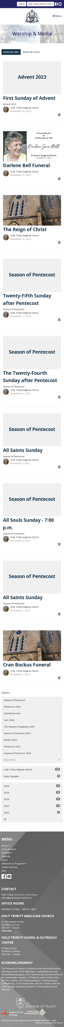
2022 (31, 812)
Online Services (9, 867)
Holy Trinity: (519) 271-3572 (40, 4)
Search (21, 4)
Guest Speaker (31, 776)
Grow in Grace (9, 849)
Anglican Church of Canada (12, 1013)
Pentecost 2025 (12, 746)
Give (4, 870)
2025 (31, 792)
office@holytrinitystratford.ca (16, 897)
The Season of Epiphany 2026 (19, 726)
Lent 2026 (9, 719)
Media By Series (31, 51)
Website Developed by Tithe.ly (49, 1023)
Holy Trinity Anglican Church (31, 769)
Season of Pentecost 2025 (17, 753)
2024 (31, 799)
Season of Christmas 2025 (17, 733)
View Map (6, 930)
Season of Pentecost (14, 700)
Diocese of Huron (37, 1003)
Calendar (6, 856)
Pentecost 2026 (12, 706)
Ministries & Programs (13, 863)
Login (53, 1020)
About (5, 845)
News (5, 859)
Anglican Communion (35, 1012)
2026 (31, 785)
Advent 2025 (10, 739)
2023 (31, 805)
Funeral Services (12, 713)
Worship (6, 852)
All (5, 819)
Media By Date (11, 51)
